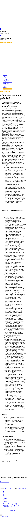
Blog (4, 86)
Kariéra (5, 84)
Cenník (5, 79)
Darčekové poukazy (8, 82)
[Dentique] (14, 27)
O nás (4, 76)
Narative (12, 510)
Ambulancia (6, 83)
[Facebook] (3, 492)
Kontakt (5, 87)
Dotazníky (5, 499)
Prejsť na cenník (4, 516)
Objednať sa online (6, 42)
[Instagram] (3, 495)
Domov (5, 75)
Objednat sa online (7, 89)
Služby (5, 77)
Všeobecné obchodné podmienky (11, 505)
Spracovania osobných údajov (10, 504)
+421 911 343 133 (8, 488)
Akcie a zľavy (6, 80)
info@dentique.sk (21, 488)
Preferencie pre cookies (9, 506)
